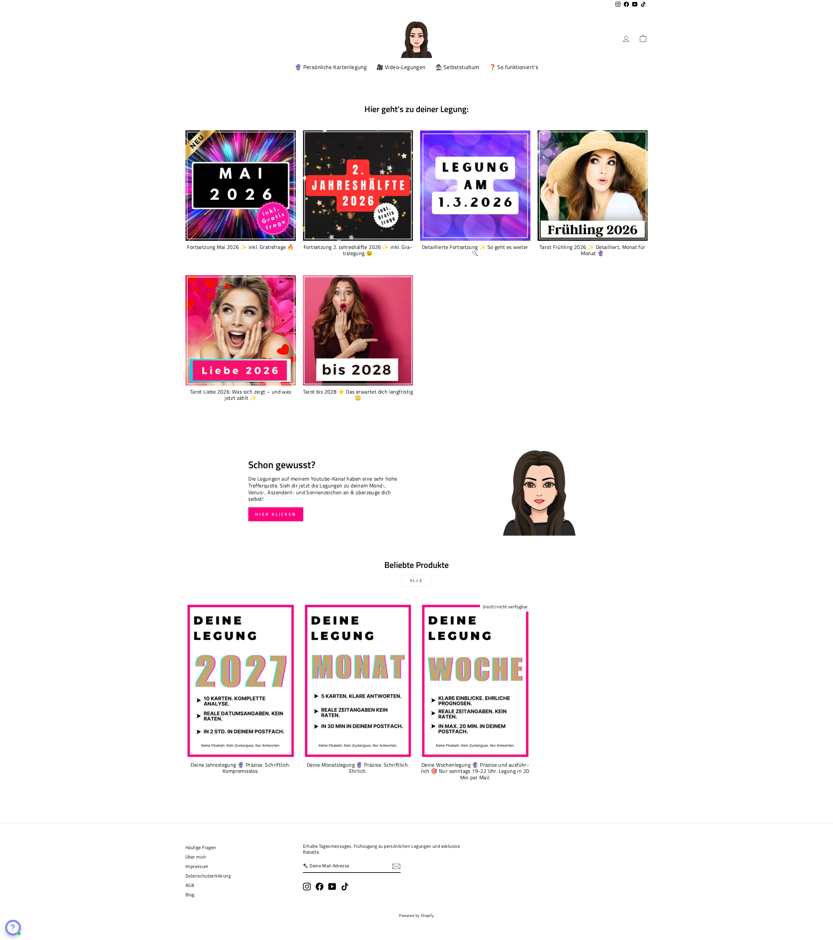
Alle (416, 580)
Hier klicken (275, 514)
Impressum (197, 866)
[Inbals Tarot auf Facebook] (319, 886)
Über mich (195, 857)
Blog (190, 894)
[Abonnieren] (396, 866)
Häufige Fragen (200, 847)
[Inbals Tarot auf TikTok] (345, 886)
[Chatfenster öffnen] (13, 927)
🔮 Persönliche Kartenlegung (331, 67)
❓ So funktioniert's (514, 67)
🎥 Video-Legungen (400, 67)
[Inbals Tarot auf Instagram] (307, 886)
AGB (189, 885)
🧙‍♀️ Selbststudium (457, 67)
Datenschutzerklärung (208, 876)
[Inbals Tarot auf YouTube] (332, 886)
